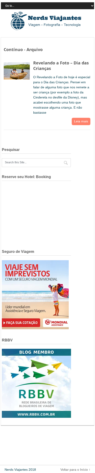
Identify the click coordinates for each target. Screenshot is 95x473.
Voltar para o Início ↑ (75, 469)
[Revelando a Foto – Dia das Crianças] (17, 70)
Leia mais (81, 121)
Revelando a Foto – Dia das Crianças (61, 65)
